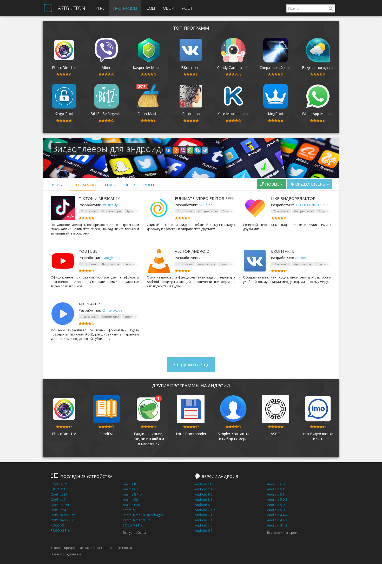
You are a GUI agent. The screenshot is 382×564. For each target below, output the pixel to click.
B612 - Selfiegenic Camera (112, 113)
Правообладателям (66, 554)
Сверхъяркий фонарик (279, 67)
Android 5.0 (276, 510)
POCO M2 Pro (133, 525)
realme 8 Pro (132, 494)
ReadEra (106, 433)
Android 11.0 (204, 484)
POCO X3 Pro (60, 530)
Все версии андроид (283, 532)
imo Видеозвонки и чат (317, 436)
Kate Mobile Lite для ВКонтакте (245, 113)
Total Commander (190, 433)
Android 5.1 (276, 494)
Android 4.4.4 (277, 515)
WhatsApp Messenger (320, 113)
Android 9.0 (203, 494)
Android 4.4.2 (277, 525)
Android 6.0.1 (205, 530)
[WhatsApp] (190, 150)
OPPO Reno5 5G (63, 520)
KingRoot (276, 113)
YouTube (88, 251)
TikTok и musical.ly (99, 198)
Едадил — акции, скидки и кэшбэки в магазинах (149, 438)
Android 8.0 (203, 505)
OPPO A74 (58, 510)
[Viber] (183, 150)
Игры (101, 8)
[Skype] (197, 150)
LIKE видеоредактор (293, 198)
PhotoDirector (64, 67)
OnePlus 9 (58, 499)
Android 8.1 (203, 499)
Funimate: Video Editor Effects (205, 198)
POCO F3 (57, 525)
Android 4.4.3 (277, 520)
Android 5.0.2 (277, 499)
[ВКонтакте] (168, 150)
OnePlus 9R (59, 494)
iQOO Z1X (58, 489)
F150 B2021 (59, 484)
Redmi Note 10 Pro (137, 520)
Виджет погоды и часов (323, 67)
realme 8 (129, 484)
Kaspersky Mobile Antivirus (155, 67)
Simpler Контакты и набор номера (233, 436)
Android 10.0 (204, 489)
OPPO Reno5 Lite (63, 515)
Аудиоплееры (206, 264)
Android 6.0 (276, 484)
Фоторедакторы (111, 211)
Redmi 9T (130, 510)
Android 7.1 (203, 520)
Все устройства (134, 532)
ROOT (187, 8)
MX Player (89, 303)
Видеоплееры (310, 184)
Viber (106, 67)
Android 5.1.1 (277, 489)
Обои (168, 8)
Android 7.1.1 (205, 515)
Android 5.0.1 (277, 505)
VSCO (275, 433)
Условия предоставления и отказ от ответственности (91, 548)
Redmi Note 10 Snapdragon (143, 515)
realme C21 (131, 499)
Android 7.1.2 (205, 510)
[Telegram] (205, 150)
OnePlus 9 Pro (61, 505)
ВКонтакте (191, 67)
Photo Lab (191, 113)
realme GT (130, 489)
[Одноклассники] (176, 150)
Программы (125, 8)
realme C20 (131, 505)
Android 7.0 (203, 525)
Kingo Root (64, 113)
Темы (150, 8)
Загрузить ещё (191, 364)
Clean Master (148, 113)
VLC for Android (192, 251)
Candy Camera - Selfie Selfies (241, 67)
